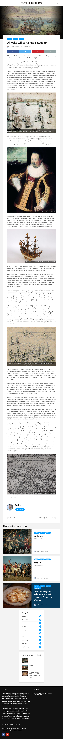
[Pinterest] (7, 734)
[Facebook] (3, 734)
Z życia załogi (37, 588)
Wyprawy (42, 532)
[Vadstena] (17, 541)
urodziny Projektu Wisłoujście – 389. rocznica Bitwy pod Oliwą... (43, 595)
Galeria (36, 532)
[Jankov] (17, 568)
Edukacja (37, 586)
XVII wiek (21, 38)
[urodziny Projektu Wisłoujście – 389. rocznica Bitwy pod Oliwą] (17, 595)
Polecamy (16, 38)
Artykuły (9, 38)
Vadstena (38, 536)
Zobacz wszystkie (19, 509)
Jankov (37, 562)
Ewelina (11, 46)
